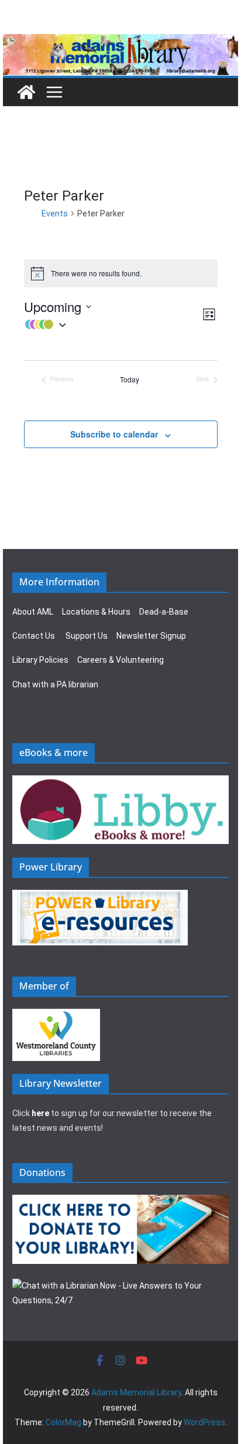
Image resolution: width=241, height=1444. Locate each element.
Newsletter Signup (151, 635)
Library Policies (40, 660)
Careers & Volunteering (120, 660)
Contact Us (33, 635)
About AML (32, 611)
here (40, 1113)
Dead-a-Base (163, 611)
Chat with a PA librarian (55, 684)
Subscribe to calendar (114, 434)
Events (55, 213)
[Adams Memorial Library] (120, 42)
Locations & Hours (96, 611)
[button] (112, 324)
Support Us (87, 635)
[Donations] (120, 1201)
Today (129, 379)
